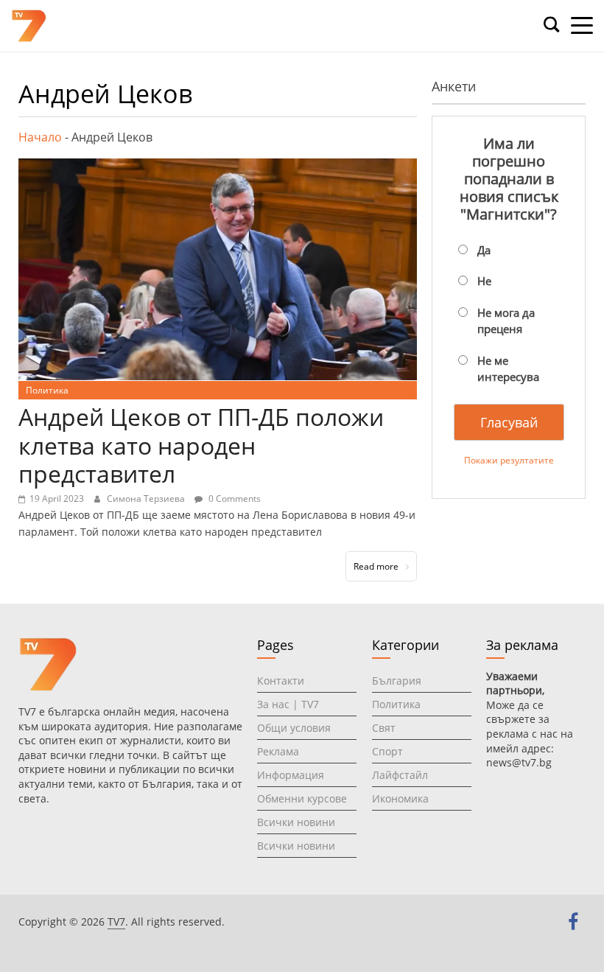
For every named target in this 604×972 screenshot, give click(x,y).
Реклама (278, 751)
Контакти (280, 681)
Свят (384, 728)
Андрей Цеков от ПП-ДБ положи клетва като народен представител (201, 445)
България (396, 681)
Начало (40, 137)
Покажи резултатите (509, 460)
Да (484, 249)
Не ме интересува (508, 369)
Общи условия (294, 728)
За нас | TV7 (288, 704)
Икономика (400, 798)
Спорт (387, 751)
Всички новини (296, 822)
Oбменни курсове (302, 798)
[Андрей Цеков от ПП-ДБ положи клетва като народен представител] (217, 167)
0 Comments (233, 498)
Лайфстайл (400, 775)
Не (484, 280)
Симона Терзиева (147, 498)
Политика (47, 390)
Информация (290, 775)
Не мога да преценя (506, 321)
